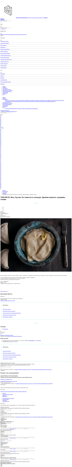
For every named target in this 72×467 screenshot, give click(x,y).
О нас (4, 94)
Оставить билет (3, 419)
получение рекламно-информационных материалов (41, 369)
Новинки (4, 87)
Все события (5, 88)
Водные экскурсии (4, 51)
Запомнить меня (5, 442)
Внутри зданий (3, 45)
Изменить (2, 431)
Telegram (11, 428)
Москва (2, 34)
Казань (14, 34)
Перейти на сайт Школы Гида (6, 379)
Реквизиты (2, 83)
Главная (4, 190)
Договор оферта (6, 399)
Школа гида (5, 93)
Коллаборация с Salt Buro (7, 90)
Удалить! (2, 420)
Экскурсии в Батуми (4, 41)
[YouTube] (37, 203)
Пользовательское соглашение (8, 398)
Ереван (21, 34)
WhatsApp (14, 428)
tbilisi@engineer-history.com (12, 381)
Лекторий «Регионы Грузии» (6, 59)
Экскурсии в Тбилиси (4, 43)
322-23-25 (3, 111)
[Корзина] (2, 35)
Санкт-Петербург (8, 34)
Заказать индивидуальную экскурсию (7, 300)
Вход (2, 444)
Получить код (3, 423)
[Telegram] (35, 203)
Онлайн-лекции (3, 67)
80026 (3, 381)
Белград (25, 34)
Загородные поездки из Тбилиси (9, 311)
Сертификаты (5, 92)
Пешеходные (2, 47)
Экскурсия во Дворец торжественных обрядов (12, 313)
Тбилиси (18, 34)
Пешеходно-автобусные (5, 49)
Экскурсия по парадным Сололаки (9, 356)
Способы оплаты (3, 79)
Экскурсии (5, 192)
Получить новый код (4, 436)
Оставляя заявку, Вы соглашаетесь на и (25, 369)
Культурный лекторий (4, 57)
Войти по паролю (4, 425)
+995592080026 (31, 340)
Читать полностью (3, 291)
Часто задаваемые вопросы (5, 81)
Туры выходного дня (4, 61)
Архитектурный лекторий (5, 55)
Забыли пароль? (4, 443)
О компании (2, 73)
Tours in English (3, 65)
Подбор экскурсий (4, 63)
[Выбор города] (5, 28)
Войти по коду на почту (5, 446)
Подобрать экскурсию (4, 110)
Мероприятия (5, 191)
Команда (2, 75)
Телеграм (39, 340)
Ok (1, 464)
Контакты (2, 77)
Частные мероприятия (7, 91)
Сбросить (2, 455)
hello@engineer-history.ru (12, 111)
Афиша (4, 86)
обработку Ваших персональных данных (23, 369)
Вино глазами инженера (5, 53)
